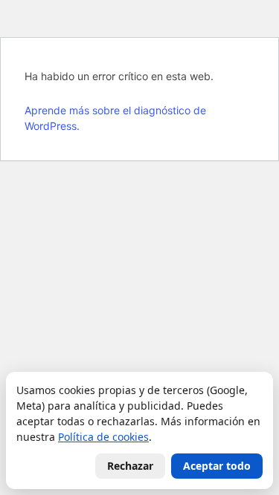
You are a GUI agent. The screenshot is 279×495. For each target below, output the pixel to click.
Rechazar (130, 466)
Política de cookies (103, 437)
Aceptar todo (217, 466)
